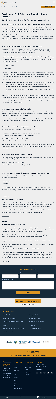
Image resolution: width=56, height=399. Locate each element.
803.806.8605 (39, 369)
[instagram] (52, 372)
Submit (28, 292)
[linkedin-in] (44, 372)
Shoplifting (5, 183)
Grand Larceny (6, 181)
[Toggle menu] (54, 2)
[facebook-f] (37, 372)
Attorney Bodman (43, 256)
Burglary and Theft (33, 314)
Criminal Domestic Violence (35, 318)
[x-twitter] (40, 372)
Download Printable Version (28, 304)
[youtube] (48, 372)
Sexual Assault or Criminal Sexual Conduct (13, 328)
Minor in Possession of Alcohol (36, 321)
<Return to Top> (5, 216)
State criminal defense (7, 24)
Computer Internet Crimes (9, 318)
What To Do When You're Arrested (11, 332)
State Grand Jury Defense (35, 328)
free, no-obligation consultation (18, 38)
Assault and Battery (8, 314)
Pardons (5, 325)
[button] (48, 7)
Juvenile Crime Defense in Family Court (13, 321)
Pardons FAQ (32, 325)
